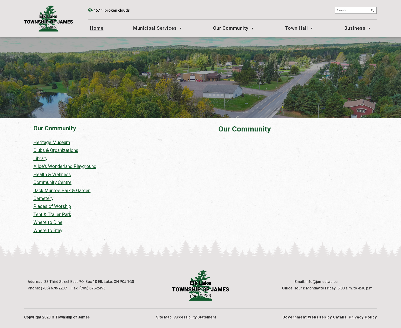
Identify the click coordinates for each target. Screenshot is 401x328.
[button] (372, 10)
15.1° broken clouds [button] (112, 10)
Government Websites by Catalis (314, 317)
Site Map (163, 317)
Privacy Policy (363, 317)
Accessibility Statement (195, 317)
